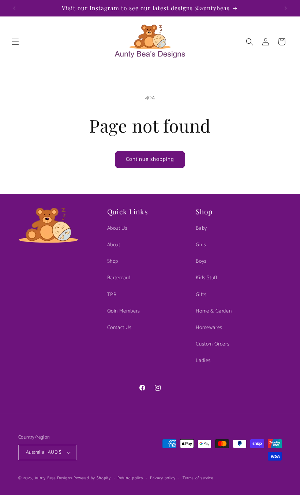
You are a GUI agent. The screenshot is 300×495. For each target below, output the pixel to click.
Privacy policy (163, 478)
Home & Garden (214, 311)
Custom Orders (212, 344)
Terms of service (198, 478)
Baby (201, 228)
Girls (201, 245)
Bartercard (119, 278)
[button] (15, 42)
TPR (112, 295)
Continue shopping (150, 159)
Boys (201, 261)
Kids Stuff (206, 278)
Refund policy (130, 478)
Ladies (203, 361)
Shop (112, 261)
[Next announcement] (286, 8)
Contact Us (119, 328)
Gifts (201, 295)
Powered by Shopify (92, 478)
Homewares (209, 328)
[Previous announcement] (14, 8)
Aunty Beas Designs (53, 478)
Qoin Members (123, 311)
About (113, 245)
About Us (117, 228)
